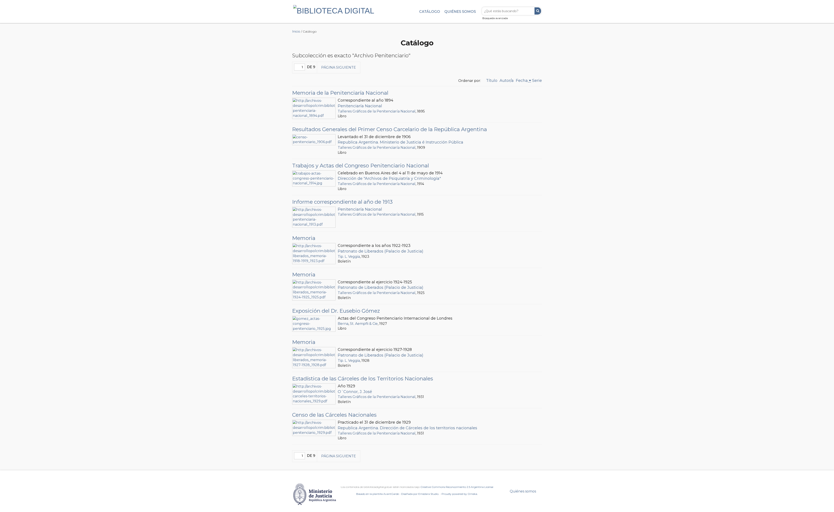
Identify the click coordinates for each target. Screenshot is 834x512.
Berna (343, 324)
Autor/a (507, 80)
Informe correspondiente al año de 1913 (342, 202)
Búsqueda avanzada (495, 18)
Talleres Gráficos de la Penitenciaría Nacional (376, 111)
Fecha (522, 80)
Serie (537, 80)
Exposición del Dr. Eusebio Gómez (336, 311)
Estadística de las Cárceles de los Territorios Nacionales (362, 378)
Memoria (303, 238)
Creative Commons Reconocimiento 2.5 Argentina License (456, 487)
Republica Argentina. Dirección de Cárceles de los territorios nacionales (407, 428)
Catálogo (429, 11)
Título (491, 80)
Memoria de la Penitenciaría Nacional (340, 93)
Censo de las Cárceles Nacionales (334, 415)
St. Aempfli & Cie (364, 324)
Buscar (537, 11)
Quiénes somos (460, 11)
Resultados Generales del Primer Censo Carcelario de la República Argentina (389, 129)
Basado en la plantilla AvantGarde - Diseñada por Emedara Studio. (397, 493)
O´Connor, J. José (355, 391)
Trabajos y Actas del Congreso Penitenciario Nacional (360, 165)
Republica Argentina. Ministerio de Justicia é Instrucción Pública (400, 142)
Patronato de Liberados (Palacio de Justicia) (380, 251)
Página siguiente (338, 67)
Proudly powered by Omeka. (460, 493)
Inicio (296, 31)
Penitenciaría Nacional (360, 106)
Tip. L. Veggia (349, 256)
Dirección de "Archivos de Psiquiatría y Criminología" (389, 178)
